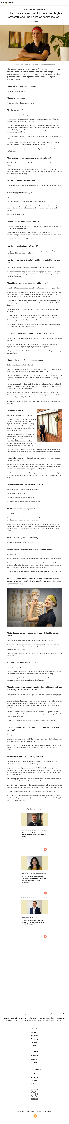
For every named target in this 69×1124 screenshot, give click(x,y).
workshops (32, 1020)
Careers (34, 1062)
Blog (34, 1045)
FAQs (34, 1074)
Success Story (27, 10)
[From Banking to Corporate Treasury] (45, 849)
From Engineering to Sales (30, 917)
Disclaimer (49, 1111)
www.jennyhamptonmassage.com (45, 791)
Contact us (34, 1084)
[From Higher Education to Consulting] (45, 893)
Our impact (34, 1035)
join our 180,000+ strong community (50, 1020)
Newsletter (34, 1077)
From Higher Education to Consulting (34, 874)
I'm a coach (34, 1059)
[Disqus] (34, 977)
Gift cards (34, 1080)
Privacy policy (30, 1111)
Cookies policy (40, 1111)
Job (38, 10)
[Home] (7, 3)
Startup (44, 10)
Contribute (34, 1056)
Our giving (34, 1039)
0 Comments (34, 21)
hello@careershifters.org (35, 798)
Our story (34, 1032)
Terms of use (20, 1111)
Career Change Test (52, 1018)
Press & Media (34, 1042)
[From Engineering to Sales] (45, 936)
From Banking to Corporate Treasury (34, 830)
